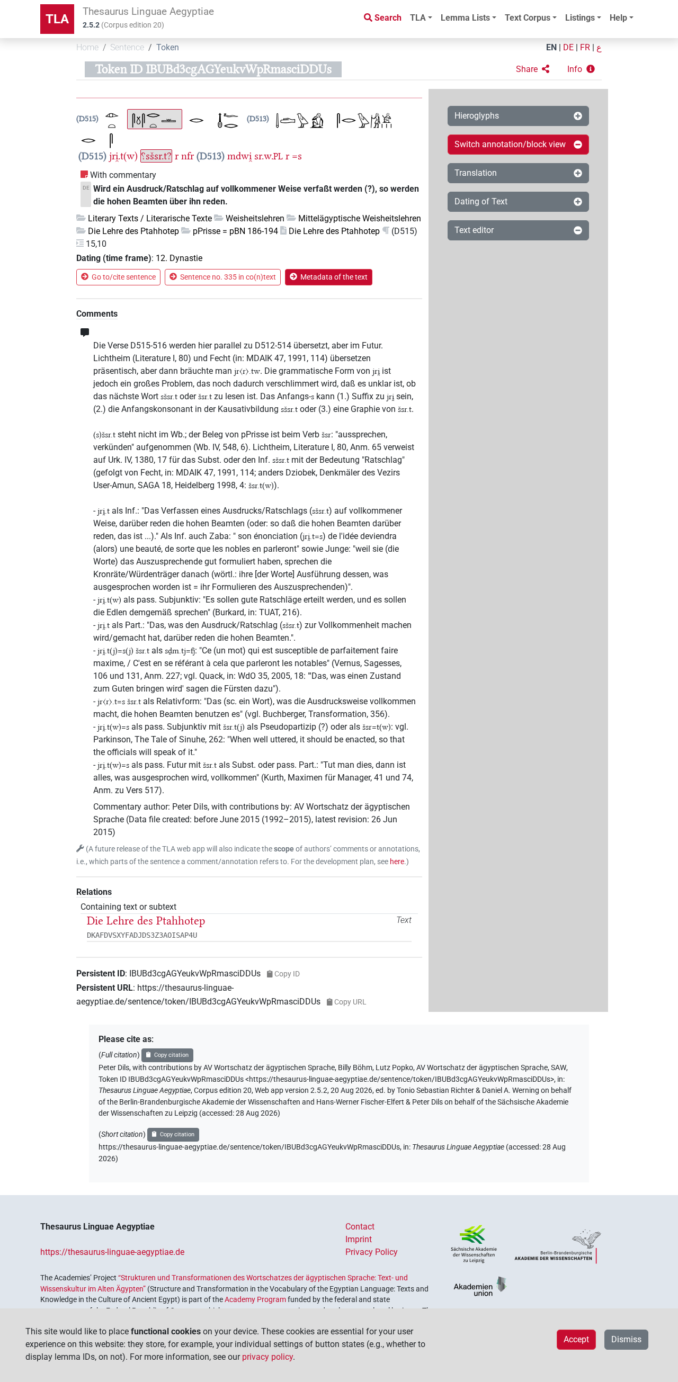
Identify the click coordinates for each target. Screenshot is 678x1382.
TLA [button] (418, 18)
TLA (57, 19)
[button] (532, 69)
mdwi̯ (239, 156)
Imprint (358, 1239)
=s (297, 156)
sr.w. (268, 156)
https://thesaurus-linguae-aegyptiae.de (112, 1252)
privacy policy (267, 1357)
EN (551, 47)
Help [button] (618, 18)
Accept (576, 1339)
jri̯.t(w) (123, 156)
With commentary (123, 175)
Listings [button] (580, 18)
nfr (187, 156)
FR (585, 47)
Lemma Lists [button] (465, 18)
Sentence (127, 47)
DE (568, 47)
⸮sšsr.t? (156, 156)
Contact (359, 1227)
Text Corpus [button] (527, 18)
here (397, 861)
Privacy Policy (371, 1252)
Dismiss (626, 1339)
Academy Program (255, 1299)
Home (87, 47)
